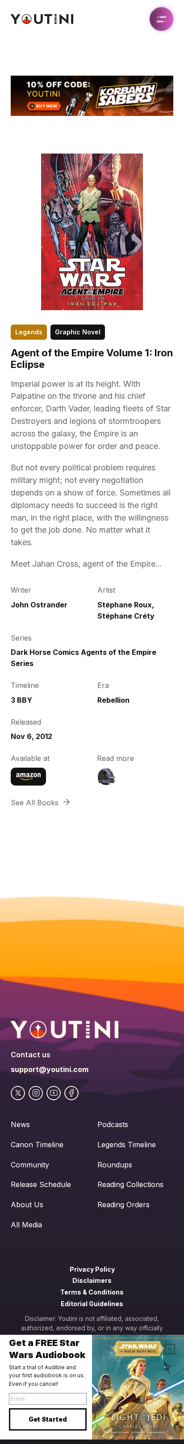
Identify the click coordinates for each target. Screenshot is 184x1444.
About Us (27, 1204)
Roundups (114, 1164)
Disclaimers (92, 1280)
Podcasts (112, 1124)
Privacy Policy (92, 1269)
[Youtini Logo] (42, 19)
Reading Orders (123, 1204)
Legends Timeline (126, 1144)
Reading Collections (130, 1184)
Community (30, 1164)
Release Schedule (41, 1184)
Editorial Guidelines (92, 1303)
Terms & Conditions (92, 1292)
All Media (26, 1224)
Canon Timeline (37, 1144)
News (20, 1124)
